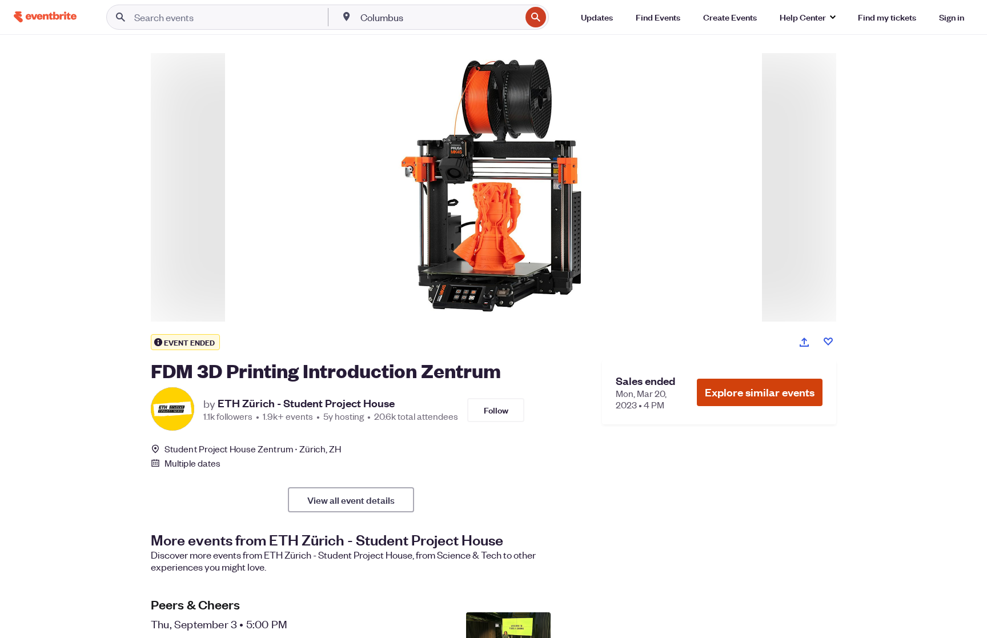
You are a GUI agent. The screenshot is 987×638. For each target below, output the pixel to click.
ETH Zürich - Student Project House (306, 403)
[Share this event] (804, 342)
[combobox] (440, 17)
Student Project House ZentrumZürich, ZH (252, 449)
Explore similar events (760, 392)
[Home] (45, 17)
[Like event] (828, 342)
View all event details (351, 499)
